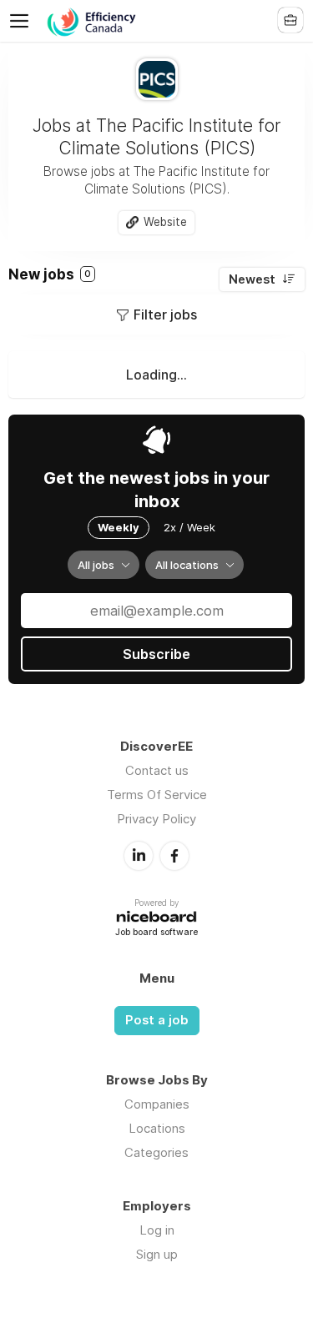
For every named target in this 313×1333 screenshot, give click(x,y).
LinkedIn (138, 856)
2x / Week (189, 527)
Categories (156, 1152)
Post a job (157, 1020)
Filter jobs (165, 314)
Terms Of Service (157, 794)
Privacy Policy (156, 819)
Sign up (157, 1254)
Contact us (157, 770)
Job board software (156, 933)
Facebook (174, 856)
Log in (156, 1230)
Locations (157, 1128)
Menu (22, 20)
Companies (156, 1104)
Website (165, 222)
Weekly (118, 527)
